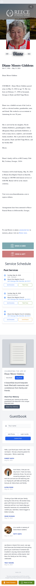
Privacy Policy (12, 578)
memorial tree (24, 230)
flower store (23, 233)
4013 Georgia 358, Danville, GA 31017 (19, 281)
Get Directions (10, 285)
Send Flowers (25, 319)
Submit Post (18, 438)
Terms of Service (23, 578)
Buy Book (19, 378)
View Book (9, 378)
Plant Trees (25, 285)
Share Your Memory (12, 407)
